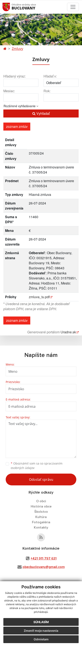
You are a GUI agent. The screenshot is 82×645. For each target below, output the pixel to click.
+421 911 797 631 (43, 558)
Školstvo (41, 511)
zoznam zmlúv (17, 126)
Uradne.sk (68, 332)
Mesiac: (9, 90)
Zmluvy (17, 48)
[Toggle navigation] (73, 7)
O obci (41, 501)
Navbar (10, 7)
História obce (41, 506)
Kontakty (41, 527)
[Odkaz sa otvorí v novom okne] (41, 537)
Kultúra (41, 517)
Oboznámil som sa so (36, 465)
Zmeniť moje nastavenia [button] (41, 630)
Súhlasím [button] (41, 622)
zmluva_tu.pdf (39, 296)
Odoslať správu (41, 479)
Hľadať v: (50, 76)
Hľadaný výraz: (14, 76)
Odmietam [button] (41, 639)
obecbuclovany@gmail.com (43, 567)
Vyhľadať (43, 113)
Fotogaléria (41, 522)
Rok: (47, 90)
